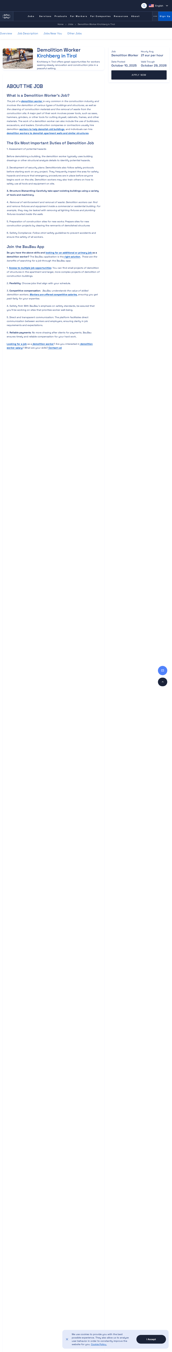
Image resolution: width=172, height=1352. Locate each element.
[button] (158, 5)
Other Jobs (74, 33)
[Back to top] (162, 682)
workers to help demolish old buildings (41, 129)
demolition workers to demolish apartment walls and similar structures (48, 133)
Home (60, 24)
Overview (6, 33)
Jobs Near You (53, 33)
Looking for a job (17, 343)
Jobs (70, 24)
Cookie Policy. (99, 1344)
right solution (72, 256)
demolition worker (43, 343)
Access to (30, 267)
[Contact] (162, 670)
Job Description (27, 33)
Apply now (139, 74)
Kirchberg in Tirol (57, 55)
